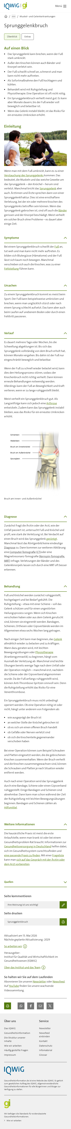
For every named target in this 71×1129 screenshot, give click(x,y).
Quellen (8, 882)
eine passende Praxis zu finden (22, 855)
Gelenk (58, 639)
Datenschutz (45, 1045)
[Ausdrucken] (7, 1005)
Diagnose (9, 547)
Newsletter (39, 981)
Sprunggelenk (48, 188)
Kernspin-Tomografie (52, 556)
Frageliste (58, 855)
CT (38, 552)
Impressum (10, 1054)
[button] (21, 1005)
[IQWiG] (14, 1070)
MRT (6, 561)
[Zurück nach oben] (63, 1019)
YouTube (14, 986)
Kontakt (43, 1041)
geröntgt (51, 539)
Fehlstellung (11, 268)
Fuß (56, 246)
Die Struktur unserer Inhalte (14, 1039)
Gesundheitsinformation (17, 1032)
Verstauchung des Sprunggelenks (24, 175)
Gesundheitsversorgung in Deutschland (27, 846)
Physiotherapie (44, 652)
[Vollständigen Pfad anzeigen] (14, 16)
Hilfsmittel (10, 807)
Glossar (43, 1054)
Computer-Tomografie (23, 552)
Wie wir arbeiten (13, 1045)
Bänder (62, 210)
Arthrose (51, 403)
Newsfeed (59, 981)
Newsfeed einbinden (44, 1034)
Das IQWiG (10, 1028)
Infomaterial (45, 1050)
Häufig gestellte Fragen (16, 1050)
